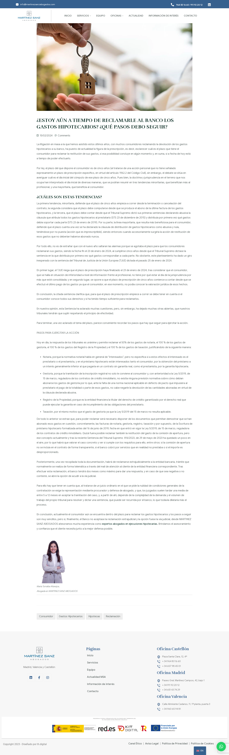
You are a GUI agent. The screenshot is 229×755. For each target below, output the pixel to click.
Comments (64, 135)
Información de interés (164, 15)
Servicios (83, 15)
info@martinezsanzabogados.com (37, 4)
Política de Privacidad (175, 743)
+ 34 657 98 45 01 (171, 666)
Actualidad (136, 15)
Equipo (100, 15)
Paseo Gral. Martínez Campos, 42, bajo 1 (183, 680)
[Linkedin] (31, 677)
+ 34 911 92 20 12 (170, 685)
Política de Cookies (202, 743)
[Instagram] (47, 677)
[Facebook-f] (39, 677)
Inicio (68, 15)
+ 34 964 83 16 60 (171, 661)
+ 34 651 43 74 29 (171, 689)
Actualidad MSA (96, 677)
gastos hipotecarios (71, 616)
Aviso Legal (152, 743)
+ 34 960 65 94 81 (171, 709)
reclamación (113, 616)
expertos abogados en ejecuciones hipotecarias (129, 523)
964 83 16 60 (182, 4)
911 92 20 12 (197, 4)
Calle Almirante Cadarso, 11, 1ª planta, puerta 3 (186, 704)
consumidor (46, 616)
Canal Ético (135, 743)
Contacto (190, 15)
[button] (221, 746)
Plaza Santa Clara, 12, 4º (174, 656)
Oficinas (115, 15)
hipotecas (94, 616)
